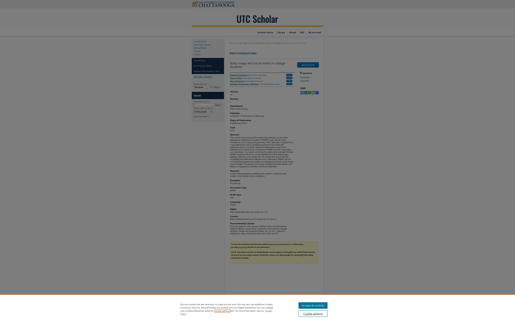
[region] (257, 309)
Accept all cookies (313, 305)
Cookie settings (222, 311)
